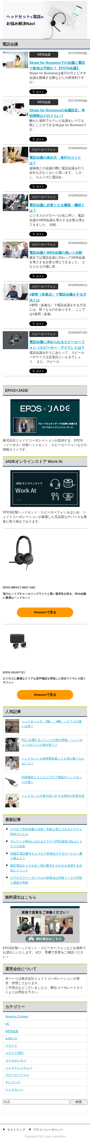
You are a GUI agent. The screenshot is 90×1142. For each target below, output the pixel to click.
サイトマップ (16, 1129)
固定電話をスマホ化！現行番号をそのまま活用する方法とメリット (46, 868)
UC (7, 1024)
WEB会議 (11, 1031)
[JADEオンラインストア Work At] (45, 488)
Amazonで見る (45, 612)
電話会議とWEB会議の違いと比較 (55, 252)
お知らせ (11, 1038)
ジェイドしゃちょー (18, 1067)
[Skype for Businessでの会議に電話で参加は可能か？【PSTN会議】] (15, 66)
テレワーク (12, 1082)
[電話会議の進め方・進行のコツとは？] (15, 160)
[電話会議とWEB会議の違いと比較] (15, 256)
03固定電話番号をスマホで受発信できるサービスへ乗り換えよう (46, 856)
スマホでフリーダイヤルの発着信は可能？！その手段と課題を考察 (46, 880)
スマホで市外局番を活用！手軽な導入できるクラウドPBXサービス (46, 832)
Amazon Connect (16, 1016)
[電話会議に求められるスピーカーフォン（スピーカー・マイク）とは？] (15, 346)
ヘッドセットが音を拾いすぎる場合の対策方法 (52, 795)
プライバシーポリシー (48, 1129)
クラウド (11, 1045)
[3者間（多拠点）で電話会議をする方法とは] (15, 298)
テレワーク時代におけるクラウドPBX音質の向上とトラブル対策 (46, 844)
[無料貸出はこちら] (45, 941)
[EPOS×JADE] (45, 433)
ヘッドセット (14, 1089)
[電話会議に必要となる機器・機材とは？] (15, 208)
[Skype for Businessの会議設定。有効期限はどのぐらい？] (15, 113)
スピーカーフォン (17, 1075)
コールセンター (15, 1060)
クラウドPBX (14, 1053)
